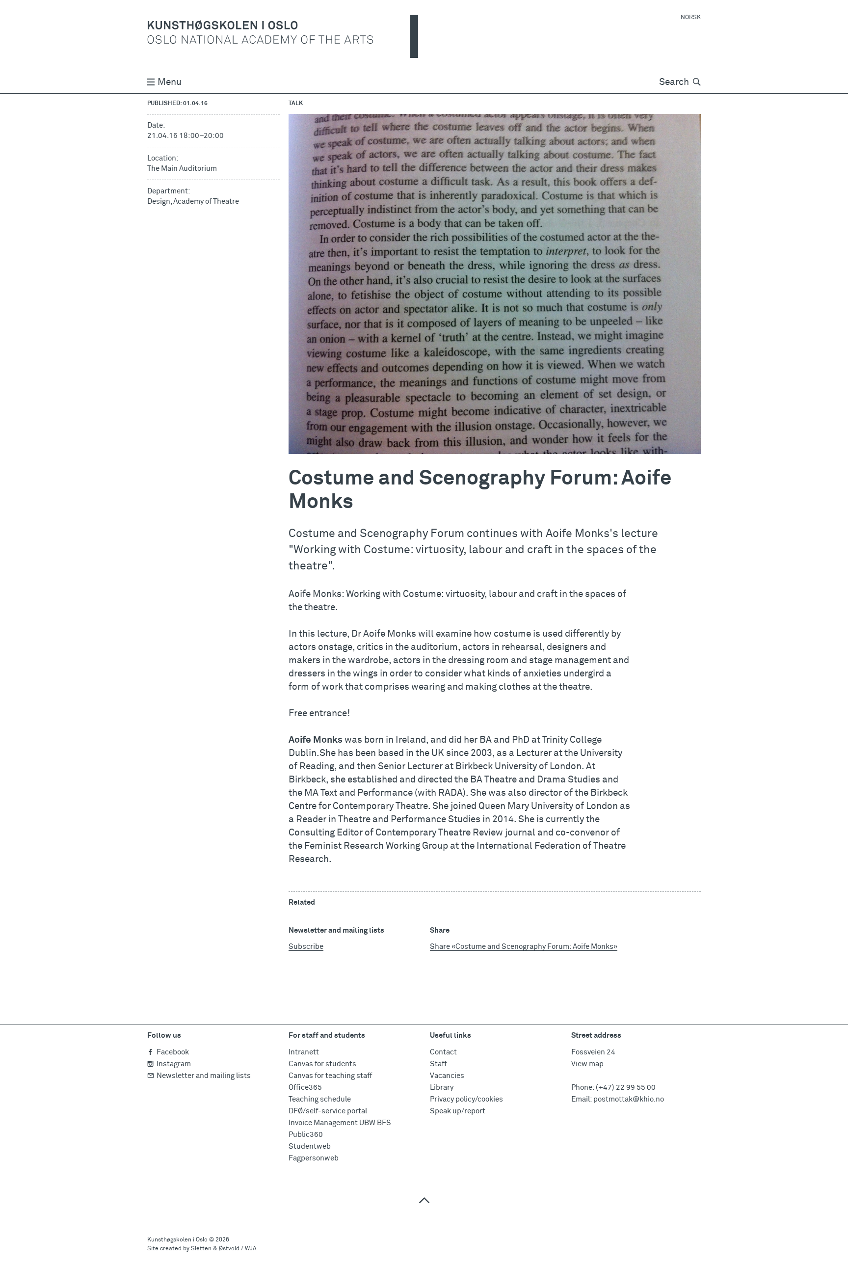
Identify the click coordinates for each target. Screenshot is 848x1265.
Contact (443, 1052)
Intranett (304, 1052)
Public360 (306, 1134)
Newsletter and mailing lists (204, 1075)
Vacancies (447, 1075)
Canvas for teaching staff (330, 1075)
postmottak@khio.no (628, 1099)
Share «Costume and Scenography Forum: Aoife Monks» (523, 946)
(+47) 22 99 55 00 (626, 1087)
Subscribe (306, 946)
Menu (170, 82)
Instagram (174, 1064)
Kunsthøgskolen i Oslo (177, 1240)
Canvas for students (322, 1064)
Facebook (173, 1052)
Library (441, 1087)
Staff (438, 1064)
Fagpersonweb (314, 1158)
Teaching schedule (320, 1099)
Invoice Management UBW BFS (340, 1123)
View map (587, 1064)
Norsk (691, 18)
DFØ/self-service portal (328, 1111)
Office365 (305, 1087)
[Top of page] (424, 1200)
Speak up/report (457, 1111)
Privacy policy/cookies (466, 1099)
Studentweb (310, 1146)
